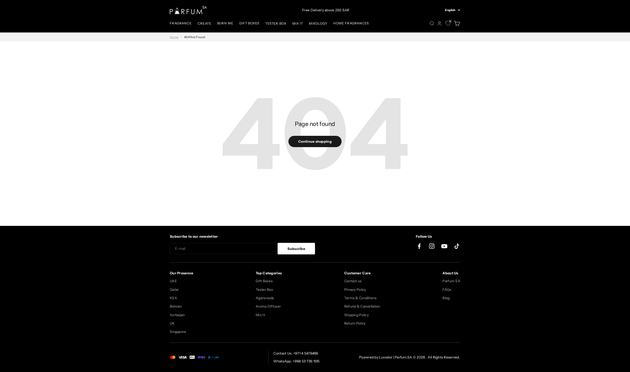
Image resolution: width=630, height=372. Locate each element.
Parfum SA (451, 281)
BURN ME (225, 23)
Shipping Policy (356, 315)
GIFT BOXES (249, 23)
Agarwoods (265, 298)
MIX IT (297, 23)
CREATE (204, 23)
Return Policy (355, 323)
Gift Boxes (264, 281)
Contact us (353, 281)
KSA (173, 298)
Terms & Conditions (360, 298)
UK (172, 323)
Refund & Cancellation (362, 306)
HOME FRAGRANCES (351, 23)
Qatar (174, 289)
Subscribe (296, 249)
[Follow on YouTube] (444, 246)
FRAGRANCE (181, 23)
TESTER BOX (275, 23)
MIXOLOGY (318, 23)
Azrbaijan (177, 315)
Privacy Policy (355, 289)
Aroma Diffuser (268, 306)
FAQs (446, 289)
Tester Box (264, 289)
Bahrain (176, 306)
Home (174, 37)
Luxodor (385, 357)
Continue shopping (315, 141)
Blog (446, 298)
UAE (173, 281)
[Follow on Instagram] (431, 246)
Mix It (260, 315)
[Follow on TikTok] (457, 246)
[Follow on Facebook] (419, 246)
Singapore (178, 331)
